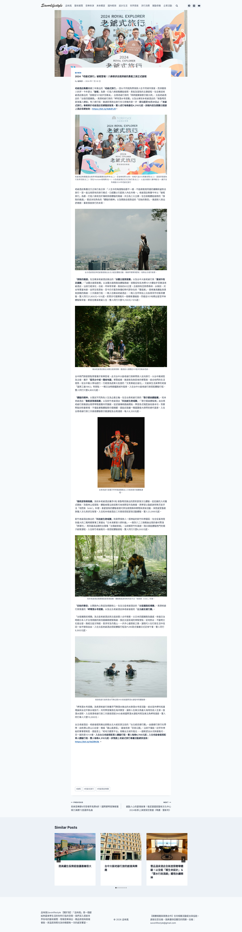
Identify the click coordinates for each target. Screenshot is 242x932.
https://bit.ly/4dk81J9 (104, 109)
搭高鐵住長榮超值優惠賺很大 (75, 866)
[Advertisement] (121, 765)
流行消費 (145, 5)
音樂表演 (89, 5)
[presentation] (75, 846)
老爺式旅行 (89, 789)
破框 (78, 789)
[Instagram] (194, 6)
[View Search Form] (177, 6)
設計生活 (123, 5)
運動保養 (156, 5)
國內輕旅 (112, 5)
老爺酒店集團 (103, 789)
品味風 (68, 5)
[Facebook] (189, 6)
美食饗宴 (101, 5)
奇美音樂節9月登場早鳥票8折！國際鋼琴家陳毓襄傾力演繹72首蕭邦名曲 (95, 806)
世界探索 (134, 5)
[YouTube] (199, 6)
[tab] (116, 887)
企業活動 (167, 5)
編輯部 (80, 81)
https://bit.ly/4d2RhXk (87, 741)
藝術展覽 (78, 5)
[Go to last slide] (59, 859)
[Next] (183, 859)
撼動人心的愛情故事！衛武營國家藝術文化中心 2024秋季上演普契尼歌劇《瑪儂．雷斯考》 (148, 806)
